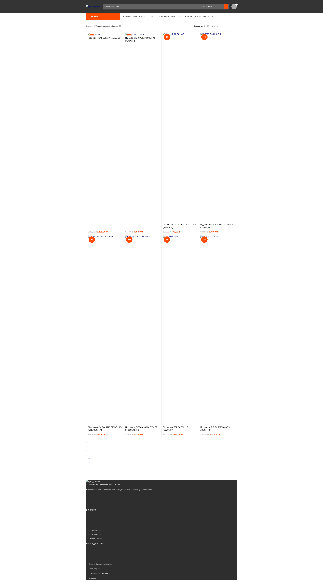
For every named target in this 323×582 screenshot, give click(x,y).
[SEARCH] (226, 6)
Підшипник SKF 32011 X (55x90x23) (104, 38)
